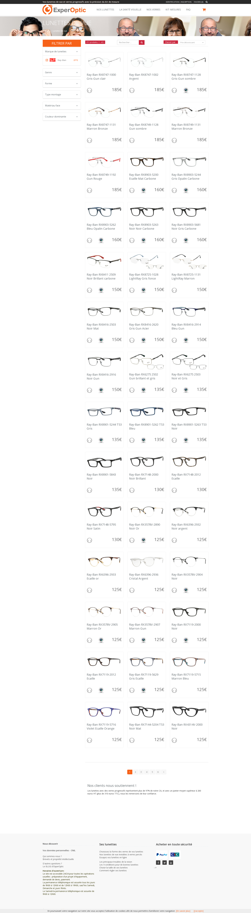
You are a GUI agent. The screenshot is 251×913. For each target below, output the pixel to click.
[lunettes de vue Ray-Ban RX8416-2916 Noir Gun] (104, 362)
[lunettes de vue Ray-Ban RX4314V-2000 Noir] (189, 712)
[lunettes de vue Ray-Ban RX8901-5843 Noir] (104, 462)
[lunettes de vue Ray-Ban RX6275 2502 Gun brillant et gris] (146, 362)
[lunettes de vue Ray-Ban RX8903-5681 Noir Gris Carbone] (189, 212)
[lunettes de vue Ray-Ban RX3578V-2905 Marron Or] (104, 612)
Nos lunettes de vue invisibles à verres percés (120, 854)
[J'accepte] (199, 911)
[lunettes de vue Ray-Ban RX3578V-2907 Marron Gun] (146, 612)
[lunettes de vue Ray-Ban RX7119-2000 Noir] (189, 612)
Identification (172, 2)
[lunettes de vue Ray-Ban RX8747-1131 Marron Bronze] (104, 112)
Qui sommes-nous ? (52, 856)
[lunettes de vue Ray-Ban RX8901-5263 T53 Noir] (189, 412)
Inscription (186, 2)
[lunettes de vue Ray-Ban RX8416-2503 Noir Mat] (104, 312)
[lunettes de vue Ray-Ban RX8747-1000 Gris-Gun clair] (104, 62)
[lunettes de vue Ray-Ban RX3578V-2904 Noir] (189, 562)
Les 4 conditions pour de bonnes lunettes (118, 864)
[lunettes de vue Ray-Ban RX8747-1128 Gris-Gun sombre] (189, 62)
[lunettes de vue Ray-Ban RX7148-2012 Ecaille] (189, 462)
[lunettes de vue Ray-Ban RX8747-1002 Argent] (146, 62)
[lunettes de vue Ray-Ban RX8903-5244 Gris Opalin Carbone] (189, 162)
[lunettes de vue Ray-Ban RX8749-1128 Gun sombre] (146, 112)
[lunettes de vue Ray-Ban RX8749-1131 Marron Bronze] (189, 112)
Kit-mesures (173, 9)
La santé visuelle (130, 9)
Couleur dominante (55, 116)
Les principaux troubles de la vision (115, 861)
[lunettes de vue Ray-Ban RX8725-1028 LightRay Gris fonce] (146, 262)
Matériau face (52, 105)
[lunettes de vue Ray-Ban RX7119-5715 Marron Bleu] (189, 662)
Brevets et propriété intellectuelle (58, 859)
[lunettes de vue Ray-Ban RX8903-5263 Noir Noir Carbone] (146, 212)
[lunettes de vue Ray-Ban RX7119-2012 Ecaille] (104, 662)
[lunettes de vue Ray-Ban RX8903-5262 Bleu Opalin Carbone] (104, 212)
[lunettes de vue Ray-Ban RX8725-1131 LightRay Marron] (189, 262)
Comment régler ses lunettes (113, 870)
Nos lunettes (105, 9)
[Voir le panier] (204, 10)
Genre (48, 72)
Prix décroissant (187, 42)
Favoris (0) (198, 2)
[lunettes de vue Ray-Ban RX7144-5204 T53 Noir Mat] (146, 712)
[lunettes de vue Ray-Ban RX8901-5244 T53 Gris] (104, 412)
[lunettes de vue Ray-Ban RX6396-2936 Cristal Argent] (146, 562)
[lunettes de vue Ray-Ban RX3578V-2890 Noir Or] (146, 512)
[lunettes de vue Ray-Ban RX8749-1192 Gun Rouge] (104, 162)
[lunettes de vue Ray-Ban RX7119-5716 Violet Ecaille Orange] (104, 712)
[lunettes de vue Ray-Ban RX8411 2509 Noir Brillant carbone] (104, 262)
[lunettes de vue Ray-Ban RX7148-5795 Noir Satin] (104, 512)
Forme (48, 83)
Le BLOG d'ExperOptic (53, 866)
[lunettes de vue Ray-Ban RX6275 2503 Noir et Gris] (189, 362)
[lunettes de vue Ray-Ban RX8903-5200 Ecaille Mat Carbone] (146, 162)
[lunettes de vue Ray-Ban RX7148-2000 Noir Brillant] (146, 462)
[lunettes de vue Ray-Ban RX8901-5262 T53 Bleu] (146, 412)
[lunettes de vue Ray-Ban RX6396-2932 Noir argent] (189, 512)
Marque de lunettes (55, 51)
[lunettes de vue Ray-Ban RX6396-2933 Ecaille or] (104, 562)
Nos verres (153, 9)
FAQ (188, 9)
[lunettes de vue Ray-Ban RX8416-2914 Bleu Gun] (189, 312)
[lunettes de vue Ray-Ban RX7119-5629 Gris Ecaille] (146, 662)
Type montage (53, 94)
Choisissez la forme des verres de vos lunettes (121, 851)
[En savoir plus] (183, 911)
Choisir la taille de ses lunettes (113, 867)
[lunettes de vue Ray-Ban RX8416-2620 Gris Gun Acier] (146, 312)
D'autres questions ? (52, 863)
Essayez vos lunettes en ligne (113, 857)
